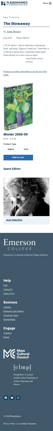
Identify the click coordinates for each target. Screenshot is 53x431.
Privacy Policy (9, 423)
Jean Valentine (14, 220)
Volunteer (7, 333)
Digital (11, 149)
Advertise (7, 307)
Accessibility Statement (26, 423)
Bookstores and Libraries (13, 311)
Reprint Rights (9, 319)
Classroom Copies (10, 315)
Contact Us (8, 289)
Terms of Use (8, 293)
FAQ (5, 285)
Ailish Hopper (14, 31)
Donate (6, 337)
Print (26, 149)
